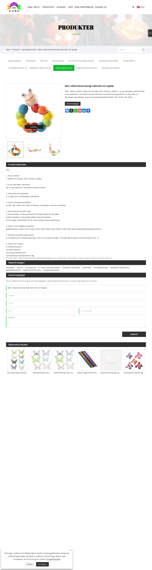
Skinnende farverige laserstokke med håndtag (111, 373)
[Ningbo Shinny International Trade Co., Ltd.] (14, 7)
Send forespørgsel (73, 104)
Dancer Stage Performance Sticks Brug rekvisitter (88, 373)
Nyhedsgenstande (29, 49)
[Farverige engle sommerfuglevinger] (17, 359)
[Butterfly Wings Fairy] (41, 359)
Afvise (29, 564)
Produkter (16, 49)
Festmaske (10, 267)
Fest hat (20, 267)
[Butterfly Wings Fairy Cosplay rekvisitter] (64, 359)
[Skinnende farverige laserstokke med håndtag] (111, 359)
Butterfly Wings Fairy (41, 373)
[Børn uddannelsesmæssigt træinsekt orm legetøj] (34, 111)
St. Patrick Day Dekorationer (49, 267)
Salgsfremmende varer (32, 270)
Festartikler (87, 267)
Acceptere (42, 564)
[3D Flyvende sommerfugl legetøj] (134, 359)
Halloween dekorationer (119, 267)
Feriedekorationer (101, 267)
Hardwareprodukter (51, 270)
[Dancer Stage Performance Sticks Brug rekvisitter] (87, 359)
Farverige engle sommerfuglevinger (18, 373)
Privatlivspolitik (53, 559)
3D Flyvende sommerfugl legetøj (135, 373)
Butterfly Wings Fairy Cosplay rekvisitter (65, 373)
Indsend (134, 334)
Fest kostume (30, 267)
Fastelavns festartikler (71, 267)
